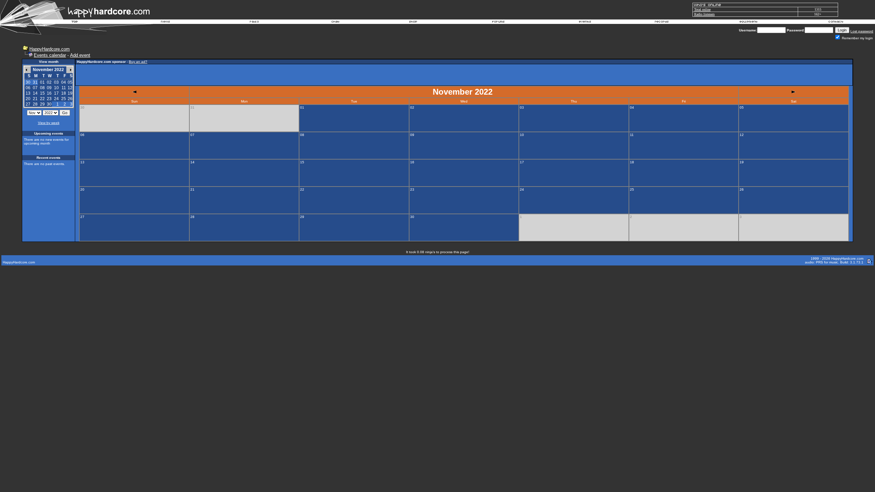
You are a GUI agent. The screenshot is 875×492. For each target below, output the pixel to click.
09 (49, 87)
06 (28, 87)
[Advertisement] (464, 75)
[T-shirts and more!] (413, 22)
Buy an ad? (138, 62)
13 (28, 93)
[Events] (584, 22)
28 (35, 104)
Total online (702, 9)
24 (56, 98)
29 (42, 104)
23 (49, 98)
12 (70, 87)
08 (42, 87)
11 (64, 87)
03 (56, 82)
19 (70, 93)
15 (42, 93)
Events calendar (50, 55)
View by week (48, 123)
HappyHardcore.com (49, 49)
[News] (164, 22)
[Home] (75, 22)
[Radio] (254, 22)
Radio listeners (704, 14)
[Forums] (498, 22)
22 (42, 98)
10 (56, 87)
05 (70, 82)
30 (49, 104)
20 (28, 98)
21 (35, 98)
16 (49, 93)
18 (63, 93)
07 (35, 87)
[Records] (662, 22)
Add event (80, 55)
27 (28, 104)
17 (56, 93)
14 (35, 93)
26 (70, 98)
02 (49, 82)
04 (63, 82)
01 (42, 82)
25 (63, 98)
